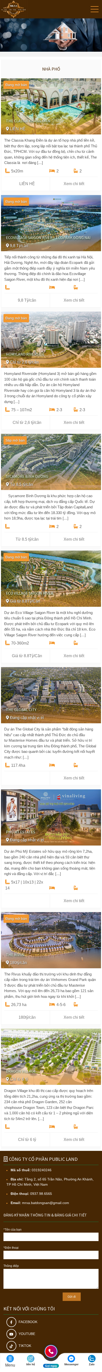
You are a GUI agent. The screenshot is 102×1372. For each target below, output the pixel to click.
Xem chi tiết (74, 184)
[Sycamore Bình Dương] (51, 461)
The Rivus (15, 954)
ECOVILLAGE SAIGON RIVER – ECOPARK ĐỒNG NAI (48, 237)
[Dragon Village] (51, 1056)
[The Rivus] (51, 940)
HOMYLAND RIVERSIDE (25, 354)
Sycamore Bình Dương (27, 476)
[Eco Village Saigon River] (51, 578)
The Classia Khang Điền (28, 120)
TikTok (24, 1346)
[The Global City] (51, 695)
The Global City (21, 709)
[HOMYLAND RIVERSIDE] (51, 339)
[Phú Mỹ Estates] (51, 817)
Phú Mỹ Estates (20, 831)
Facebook (27, 1322)
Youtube (26, 1334)
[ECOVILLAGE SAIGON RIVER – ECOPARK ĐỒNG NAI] (51, 223)
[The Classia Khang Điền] (51, 106)
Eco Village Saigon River (29, 593)
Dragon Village (21, 1071)
